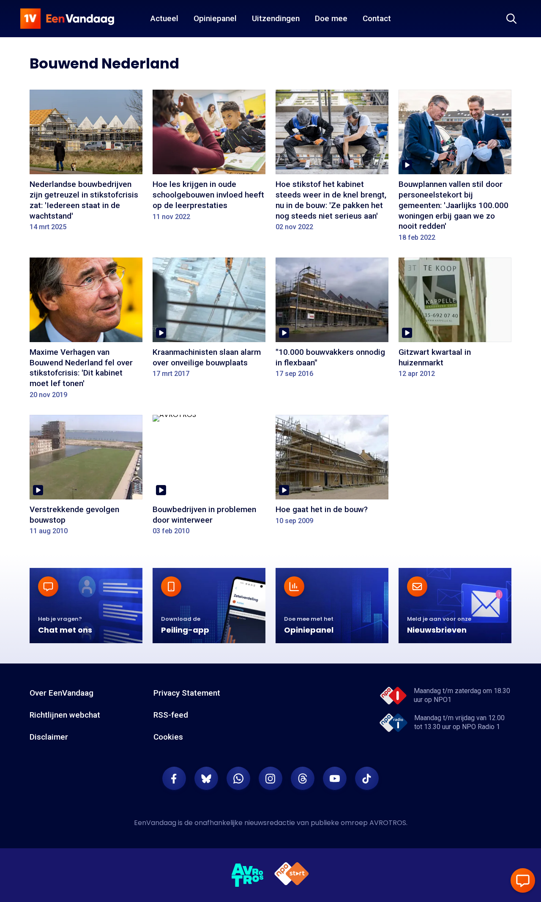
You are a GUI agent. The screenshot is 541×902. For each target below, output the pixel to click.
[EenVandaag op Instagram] (270, 778)
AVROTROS (387, 823)
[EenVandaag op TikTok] (367, 778)
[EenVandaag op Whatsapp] (238, 778)
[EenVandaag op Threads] (302, 778)
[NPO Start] (291, 875)
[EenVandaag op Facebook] (174, 778)
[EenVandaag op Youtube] (335, 778)
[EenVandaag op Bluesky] (206, 778)
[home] (67, 18)
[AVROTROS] (248, 875)
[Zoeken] (511, 18)
